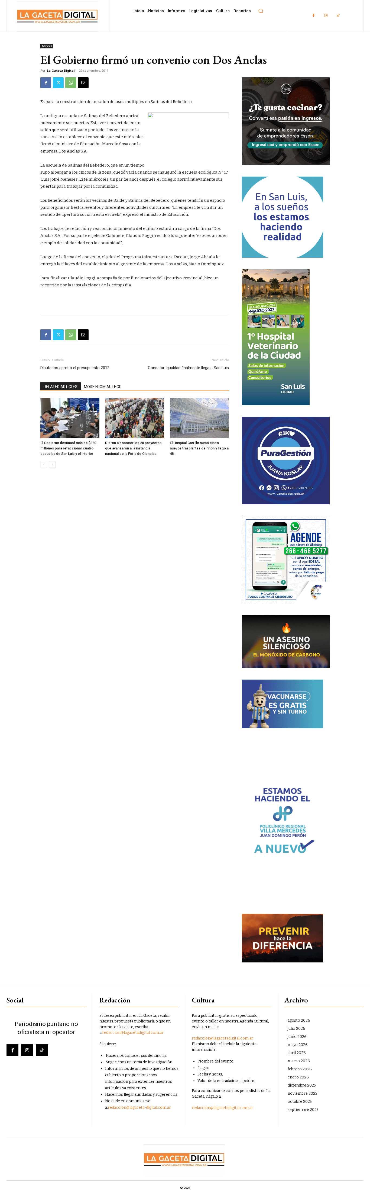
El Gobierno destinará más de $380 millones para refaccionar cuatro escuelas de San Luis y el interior (68, 448)
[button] (260, 11)
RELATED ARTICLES (60, 387)
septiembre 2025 (303, 1109)
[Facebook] (313, 16)
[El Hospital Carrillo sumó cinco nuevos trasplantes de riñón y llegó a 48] (199, 418)
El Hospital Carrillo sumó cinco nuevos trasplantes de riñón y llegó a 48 (199, 448)
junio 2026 (297, 1036)
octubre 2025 (300, 1101)
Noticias (47, 46)
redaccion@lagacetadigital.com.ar (133, 1032)
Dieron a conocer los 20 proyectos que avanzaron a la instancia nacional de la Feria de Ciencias (133, 448)
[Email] (83, 82)
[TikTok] (338, 16)
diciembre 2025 (302, 1085)
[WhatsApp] (70, 82)
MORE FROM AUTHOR (103, 387)
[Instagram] (325, 16)
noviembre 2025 (302, 1093)
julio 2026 (296, 1028)
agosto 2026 (299, 1020)
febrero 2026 (300, 1069)
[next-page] (52, 464)
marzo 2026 (299, 1061)
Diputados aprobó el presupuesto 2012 (74, 367)
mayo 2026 (298, 1044)
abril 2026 (297, 1053)
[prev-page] (43, 464)
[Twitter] (58, 82)
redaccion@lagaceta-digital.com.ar (139, 1107)
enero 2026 (298, 1077)
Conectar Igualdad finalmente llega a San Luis (188, 367)
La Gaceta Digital (61, 70)
